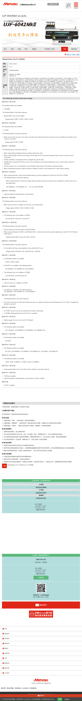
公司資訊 (6, 673)
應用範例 (6, 643)
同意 (60, 699)
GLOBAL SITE (53, 4)
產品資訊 (6, 633)
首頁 (5, 628)
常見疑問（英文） (50, 49)
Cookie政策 (25, 688)
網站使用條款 (10, 688)
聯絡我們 (6, 663)
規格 (19, 49)
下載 (64, 49)
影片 (26, 49)
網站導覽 (3, 688)
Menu (76, 8)
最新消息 (74, 49)
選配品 (34, 49)
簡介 (5, 49)
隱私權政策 (18, 688)
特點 (12, 49)
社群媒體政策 (32, 688)
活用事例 (6, 638)
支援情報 (41, 577)
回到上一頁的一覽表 (73, 54)
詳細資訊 (66, 699)
